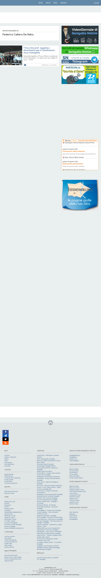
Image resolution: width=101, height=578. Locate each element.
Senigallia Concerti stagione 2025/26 (48, 546)
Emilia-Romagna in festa (76, 489)
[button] (96, 3)
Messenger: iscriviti (10, 519)
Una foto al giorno (9, 536)
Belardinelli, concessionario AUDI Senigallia (49, 494)
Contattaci (7, 510)
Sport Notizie (73, 515)
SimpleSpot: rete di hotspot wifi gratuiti (48, 476)
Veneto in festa (73, 504)
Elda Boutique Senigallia (44, 549)
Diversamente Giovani (11, 491)
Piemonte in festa (74, 496)
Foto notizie (7, 538)
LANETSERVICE (35, 574)
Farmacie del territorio (10, 555)
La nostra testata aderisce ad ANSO (48, 557)
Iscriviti (6, 507)
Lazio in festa (73, 493)
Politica (6, 459)
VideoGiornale (8, 476)
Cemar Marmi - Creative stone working (48, 473)
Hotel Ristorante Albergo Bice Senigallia (48, 533)
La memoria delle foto (10, 483)
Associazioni (8, 462)
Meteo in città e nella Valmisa (12, 557)
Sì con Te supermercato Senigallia (47, 499)
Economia (7, 466)
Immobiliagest (73, 519)
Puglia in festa (73, 498)
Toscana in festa (74, 500)
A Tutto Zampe (8, 479)
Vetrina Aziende (9, 474)
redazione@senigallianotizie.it (13, 512)
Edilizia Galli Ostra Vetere (44, 471)
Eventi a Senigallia (9, 526)
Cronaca (7, 455)
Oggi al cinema (8, 560)
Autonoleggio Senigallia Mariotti (46, 466)
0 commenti (53, 65)
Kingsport (72, 514)
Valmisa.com (73, 459)
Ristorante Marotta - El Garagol (46, 505)
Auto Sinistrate (73, 512)
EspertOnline (8, 481)
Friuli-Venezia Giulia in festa (77, 491)
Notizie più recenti (9, 501)
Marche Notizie (73, 469)
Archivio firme (8, 514)
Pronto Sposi (73, 517)
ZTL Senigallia (41, 559)
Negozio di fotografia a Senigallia (46, 515)
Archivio (6, 503)
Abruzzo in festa (74, 488)
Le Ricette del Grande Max (12, 478)
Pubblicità (62, 574)
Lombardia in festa (74, 495)
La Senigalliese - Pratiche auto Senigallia (49, 510)
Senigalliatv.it (73, 457)
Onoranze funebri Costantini (45, 464)
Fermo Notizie (73, 474)
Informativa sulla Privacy (72, 574)
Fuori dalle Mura (9, 464)
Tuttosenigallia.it (74, 460)
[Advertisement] (80, 101)
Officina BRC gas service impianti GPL (48, 528)
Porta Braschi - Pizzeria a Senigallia (47, 530)
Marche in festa (74, 486)
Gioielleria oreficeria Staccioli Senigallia (48, 547)
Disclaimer (55, 574)
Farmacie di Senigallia (10, 523)
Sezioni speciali (9, 547)
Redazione (7, 505)
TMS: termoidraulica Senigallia (46, 459)
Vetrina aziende (9, 508)
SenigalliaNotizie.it (74, 455)
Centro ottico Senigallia (43, 475)
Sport (6, 460)
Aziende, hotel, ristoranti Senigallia (47, 498)
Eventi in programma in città (12, 559)
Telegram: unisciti (9, 517)
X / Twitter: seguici (9, 521)
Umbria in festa (73, 502)
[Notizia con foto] (25, 65)
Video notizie (8, 545)
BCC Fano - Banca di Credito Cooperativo (49, 485)
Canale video (8, 543)
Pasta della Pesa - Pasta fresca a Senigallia (50, 519)
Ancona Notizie (73, 470)
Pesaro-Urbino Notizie (76, 478)
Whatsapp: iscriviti (9, 515)
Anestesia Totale (9, 493)
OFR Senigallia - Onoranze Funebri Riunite (49, 517)
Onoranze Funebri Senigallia (12, 524)
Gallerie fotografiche (10, 540)
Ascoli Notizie (73, 472)
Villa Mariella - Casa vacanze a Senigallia (49, 531)
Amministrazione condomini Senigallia (48, 496)
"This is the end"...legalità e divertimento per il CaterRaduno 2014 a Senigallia (39, 50)
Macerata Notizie (74, 476)
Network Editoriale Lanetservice (13, 528)
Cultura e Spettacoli (10, 457)
